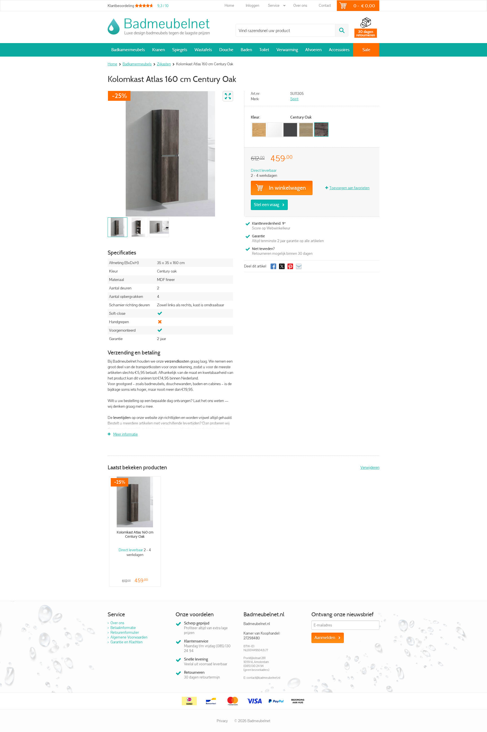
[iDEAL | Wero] (189, 701)
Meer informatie (125, 434)
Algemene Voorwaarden (128, 637)
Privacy (222, 720)
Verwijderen (369, 467)
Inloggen (252, 5)
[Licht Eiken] (306, 129)
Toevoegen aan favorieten (349, 188)
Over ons (300, 5)
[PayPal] (276, 701)
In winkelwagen (287, 187)
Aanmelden (325, 637)
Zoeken (341, 30)
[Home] (159, 27)
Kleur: (255, 117)
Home (229, 5)
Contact (325, 5)
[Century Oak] (321, 129)
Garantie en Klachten (126, 642)
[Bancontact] (211, 701)
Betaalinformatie (123, 627)
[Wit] (274, 129)
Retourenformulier (124, 632)
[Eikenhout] (259, 129)
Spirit (294, 99)
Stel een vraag (266, 204)
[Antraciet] (290, 129)
